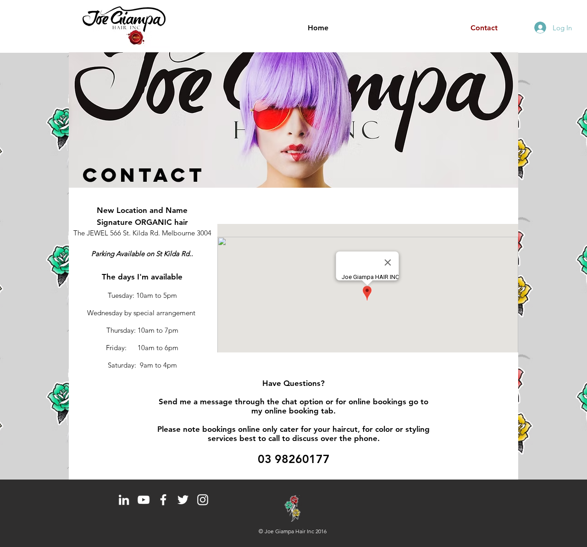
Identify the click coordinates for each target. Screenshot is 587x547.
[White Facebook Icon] (163, 499)
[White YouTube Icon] (143, 499)
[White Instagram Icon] (202, 499)
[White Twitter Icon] (183, 499)
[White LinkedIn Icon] (123, 499)
